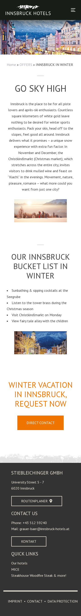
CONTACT (35, 601)
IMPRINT (15, 601)
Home (11, 64)
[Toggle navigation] (63, 10)
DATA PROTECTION (62, 601)
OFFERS (26, 64)
